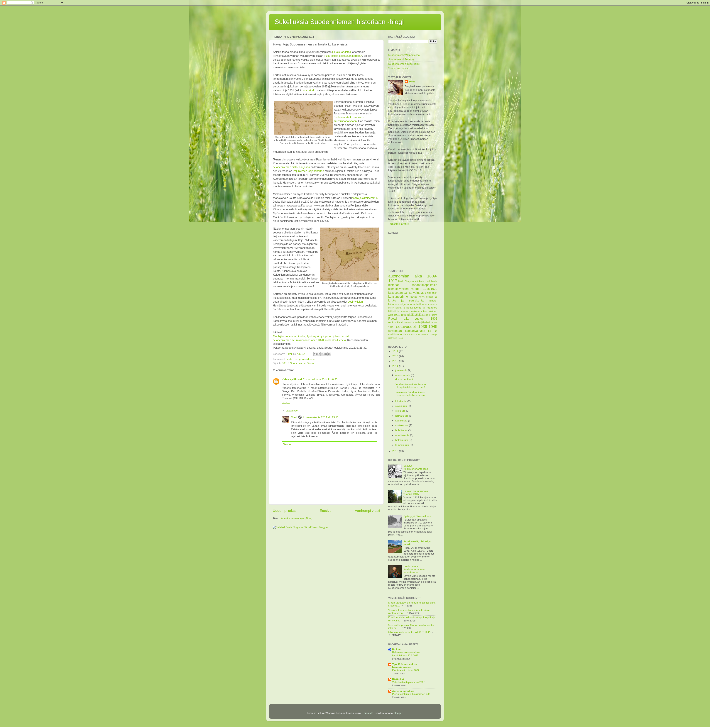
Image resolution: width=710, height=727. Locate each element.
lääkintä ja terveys (398, 311)
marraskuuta (403, 375)
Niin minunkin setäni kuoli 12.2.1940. (409, 632)
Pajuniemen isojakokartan (308, 171)
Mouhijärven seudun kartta (289, 336)
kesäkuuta (401, 420)
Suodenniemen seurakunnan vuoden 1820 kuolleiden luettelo (309, 340)
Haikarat (397, 649)
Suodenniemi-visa (398, 68)
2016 (395, 356)
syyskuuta (401, 406)
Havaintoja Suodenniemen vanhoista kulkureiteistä (410, 393)
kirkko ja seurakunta (406, 300)
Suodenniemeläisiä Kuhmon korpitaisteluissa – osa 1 (411, 386)
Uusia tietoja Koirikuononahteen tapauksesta (414, 569)
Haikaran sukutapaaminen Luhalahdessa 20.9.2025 (406, 654)
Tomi (294, 417)
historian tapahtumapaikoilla (412, 285)
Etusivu (326, 511)
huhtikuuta (401, 430)
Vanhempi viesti (367, 511)
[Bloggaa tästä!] (319, 354)
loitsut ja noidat (404, 307)
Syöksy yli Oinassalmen (417, 516)
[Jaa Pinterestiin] (329, 354)
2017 (395, 351)
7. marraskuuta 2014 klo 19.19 (321, 417)
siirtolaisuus (409, 322)
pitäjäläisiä (414, 314)
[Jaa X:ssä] (322, 354)
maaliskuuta (402, 435)
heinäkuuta (402, 415)
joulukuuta (401, 370)
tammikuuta (402, 445)
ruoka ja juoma (429, 315)
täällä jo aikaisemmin (365, 197)
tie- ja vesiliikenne (305, 359)
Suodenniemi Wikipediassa (404, 55)
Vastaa (286, 403)
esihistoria (432, 281)
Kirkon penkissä (404, 379)
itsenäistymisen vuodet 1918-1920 (412, 288)
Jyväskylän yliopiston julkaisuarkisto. (328, 336)
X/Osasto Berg (395, 338)
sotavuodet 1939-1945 (416, 326)
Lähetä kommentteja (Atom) (296, 518)
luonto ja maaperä (425, 307)
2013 (395, 451)
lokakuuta (401, 401)
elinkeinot (420, 281)
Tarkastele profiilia (399, 224)
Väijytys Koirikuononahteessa (415, 467)
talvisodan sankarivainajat (406, 330)
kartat (290, 359)
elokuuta (400, 410)
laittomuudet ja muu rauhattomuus (408, 304)
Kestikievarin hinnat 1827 (405, 670)
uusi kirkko (309, 90)
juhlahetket (431, 293)
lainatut (433, 300)
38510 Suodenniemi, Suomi (298, 363)
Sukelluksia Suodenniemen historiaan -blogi (339, 22)
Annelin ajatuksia (403, 691)
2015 (395, 361)
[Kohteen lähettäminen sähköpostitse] (315, 354)
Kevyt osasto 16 (428, 297)
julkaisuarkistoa (341, 51)
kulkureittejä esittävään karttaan (343, 55)
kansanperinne (398, 296)
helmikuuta (402, 440)
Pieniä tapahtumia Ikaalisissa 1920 (411, 694)
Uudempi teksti (284, 511)
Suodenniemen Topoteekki (404, 63)
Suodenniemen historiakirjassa (291, 167)
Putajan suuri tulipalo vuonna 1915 (415, 492)
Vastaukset (292, 410)
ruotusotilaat (395, 322)
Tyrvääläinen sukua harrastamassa (404, 666)
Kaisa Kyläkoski (292, 379)
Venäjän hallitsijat (429, 334)
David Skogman (406, 281)
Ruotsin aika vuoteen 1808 (412, 318)
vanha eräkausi (411, 334)
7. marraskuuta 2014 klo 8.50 (320, 379)
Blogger (397, 713)
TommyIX (367, 713)
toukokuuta (402, 425)
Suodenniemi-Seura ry (401, 59)
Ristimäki (398, 679)
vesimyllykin (355, 301)
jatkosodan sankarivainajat (406, 292)
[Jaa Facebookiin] (326, 354)
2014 (395, 366)
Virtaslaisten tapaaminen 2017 (408, 682)
